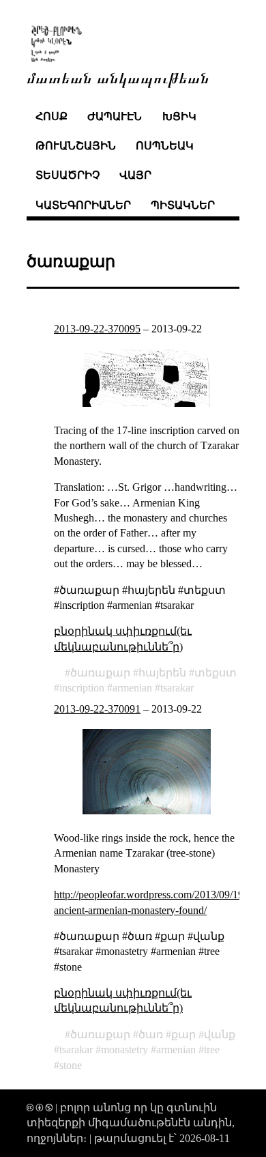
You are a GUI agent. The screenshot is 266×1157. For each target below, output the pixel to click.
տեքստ (215, 673)
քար (183, 1034)
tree (212, 1049)
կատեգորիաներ (83, 205)
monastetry (124, 1049)
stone (70, 1065)
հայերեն (162, 673)
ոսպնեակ (165, 146)
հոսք (51, 116)
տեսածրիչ (67, 175)
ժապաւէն (114, 116)
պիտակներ (183, 205)
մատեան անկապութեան (118, 77)
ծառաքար (100, 673)
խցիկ (179, 116)
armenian (132, 688)
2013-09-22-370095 (97, 328)
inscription (81, 688)
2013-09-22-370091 (97, 709)
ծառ (150, 1034)
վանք (219, 1034)
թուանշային (75, 146)
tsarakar (177, 688)
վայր (135, 175)
